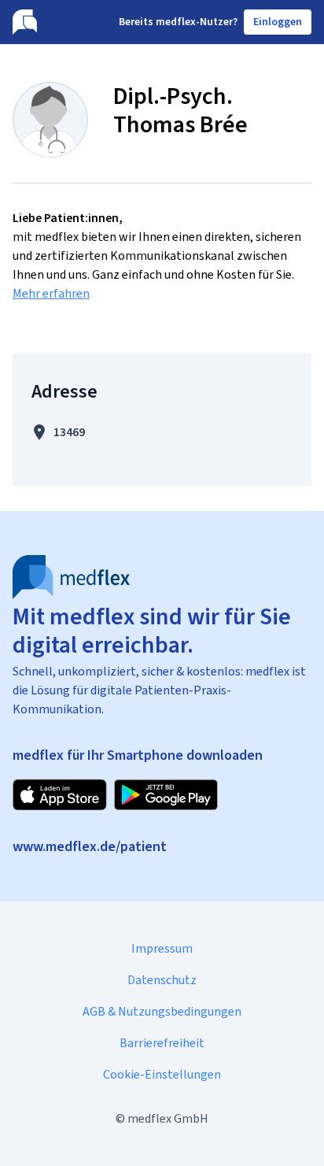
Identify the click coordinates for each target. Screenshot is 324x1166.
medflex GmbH (167, 1118)
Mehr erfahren (51, 293)
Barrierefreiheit (162, 1043)
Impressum (162, 948)
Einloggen (277, 21)
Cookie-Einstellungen (162, 1074)
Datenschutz (162, 980)
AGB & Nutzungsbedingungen (162, 1011)
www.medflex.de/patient (90, 846)
